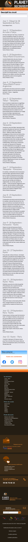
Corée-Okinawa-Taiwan (9, 381)
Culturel (6, 409)
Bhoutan (6, 386)
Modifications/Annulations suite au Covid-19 (12, 527)
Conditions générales (12, 534)
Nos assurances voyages (9, 425)
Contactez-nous (7, 422)
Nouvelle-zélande (8, 399)
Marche (5, 405)
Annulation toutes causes (9, 466)
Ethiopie (6, 393)
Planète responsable (8, 421)
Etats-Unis (6, 388)
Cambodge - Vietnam (8, 392)
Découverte (6, 406)
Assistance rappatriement (9, 469)
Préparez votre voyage (9, 416)
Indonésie (6, 382)
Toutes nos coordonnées (14, 356)
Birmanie (6, 385)
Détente (6, 410)
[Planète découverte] (5, 499)
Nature (5, 407)
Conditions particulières (12, 537)
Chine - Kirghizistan (8, 396)
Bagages (6, 470)
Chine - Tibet (7, 384)
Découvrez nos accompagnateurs (11, 418)
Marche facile (7, 403)
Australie (6, 380)
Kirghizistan (6, 390)
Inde (5, 397)
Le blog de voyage (8, 423)
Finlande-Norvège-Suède (9, 389)
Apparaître (23, 523)
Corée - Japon (7, 378)
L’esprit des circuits (8, 419)
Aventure (6, 411)
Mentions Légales (12, 531)
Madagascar (6, 394)
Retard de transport (8, 467)
